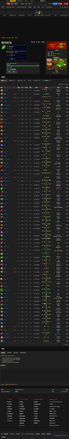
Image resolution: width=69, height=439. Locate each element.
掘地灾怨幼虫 (6, 166)
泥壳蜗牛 (5, 199)
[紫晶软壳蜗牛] (1, 246)
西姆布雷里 (6, 293)
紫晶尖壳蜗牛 (58, 247)
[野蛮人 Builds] (52, 411)
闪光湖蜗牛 (6, 315)
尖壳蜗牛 (5, 134)
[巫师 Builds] (52, 423)
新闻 (3, 7)
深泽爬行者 (58, 283)
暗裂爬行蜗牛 (6, 174)
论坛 (13, 362)
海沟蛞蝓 (5, 214)
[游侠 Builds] (52, 420)
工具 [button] (34, 7)
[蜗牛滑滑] (1, 279)
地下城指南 (21, 406)
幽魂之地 (58, 149)
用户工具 (12, 434)
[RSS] (67, 435)
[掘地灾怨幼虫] (1, 166)
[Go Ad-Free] (49, 7)
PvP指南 (35, 416)
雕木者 (5, 326)
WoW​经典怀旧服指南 (38, 399)
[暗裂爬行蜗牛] (1, 174)
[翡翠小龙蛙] (1, 253)
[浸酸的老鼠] (1, 217)
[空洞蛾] (1, 239)
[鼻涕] (1, 341)
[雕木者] (1, 326)
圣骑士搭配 (51, 418)
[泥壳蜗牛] (1, 199)
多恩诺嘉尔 (60, 298)
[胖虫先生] (1, 261)
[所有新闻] (3, 1)
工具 (53, 389)
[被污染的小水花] (1, 290)
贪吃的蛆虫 (6, 301)
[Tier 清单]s (52, 408)
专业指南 (9, 411)
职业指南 (9, 401)
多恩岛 (56, 298)
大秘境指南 (9, 409)
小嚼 (4, 126)
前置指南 (36, 401)
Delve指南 (9, 404)
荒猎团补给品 (59, 334)
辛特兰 (58, 258)
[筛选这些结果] (62, 84)
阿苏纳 (55, 163)
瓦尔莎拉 (58, 156)
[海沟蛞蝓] (1, 214)
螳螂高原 (58, 272)
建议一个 (58, 72)
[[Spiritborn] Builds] (54, 425)
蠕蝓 (4, 283)
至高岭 (58, 200)
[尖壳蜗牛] (1, 134)
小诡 (4, 130)
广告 (22, 434)
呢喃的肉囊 (59, 109)
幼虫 (4, 148)
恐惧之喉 (5, 152)
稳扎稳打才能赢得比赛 (58, 207)
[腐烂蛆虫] (1, 264)
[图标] (4, 47)
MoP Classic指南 (23, 399)
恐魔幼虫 (5, 155)
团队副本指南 (10, 413)
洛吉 (4, 206)
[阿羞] (1, 323)
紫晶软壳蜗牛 (6, 246)
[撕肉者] (1, 170)
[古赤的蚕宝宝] (1, 105)
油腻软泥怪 (6, 195)
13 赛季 (51, 404)
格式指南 (18, 359)
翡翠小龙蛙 (6, 253)
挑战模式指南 (22, 420)
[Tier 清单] (9, 418)
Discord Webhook (21, 7)
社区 (43, 7)
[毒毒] (1, 188)
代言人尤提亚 (58, 181)
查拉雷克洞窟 (58, 116)
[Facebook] (62, 435)
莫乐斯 (5, 272)
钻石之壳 (5, 308)
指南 (38, 7)
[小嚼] (1, 126)
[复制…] (60, 84)
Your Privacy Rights (29, 434)
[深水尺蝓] (1, 221)
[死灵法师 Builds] (53, 416)
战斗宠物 (8, 37)
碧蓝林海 (60, 138)
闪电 (4, 319)
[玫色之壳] (1, 232)
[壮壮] (1, 115)
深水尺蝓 (5, 221)
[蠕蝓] (1, 283)
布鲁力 (5, 145)
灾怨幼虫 (5, 228)
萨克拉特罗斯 (58, 309)
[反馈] (65, 7)
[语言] (67, 7)
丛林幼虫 (5, 90)
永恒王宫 (58, 174)
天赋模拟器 (9, 416)
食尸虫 (5, 330)
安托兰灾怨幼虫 (7, 123)
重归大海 (58, 221)
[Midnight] (9, 420)
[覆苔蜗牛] (1, 297)
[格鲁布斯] (1, 177)
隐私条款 (49, 434)
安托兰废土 (58, 123)
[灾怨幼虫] (1, 228)
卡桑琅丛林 (58, 91)
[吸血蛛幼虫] (1, 112)
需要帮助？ (6, 434)
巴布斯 (5, 141)
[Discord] (55, 435)
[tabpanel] (34, 214)
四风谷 (58, 338)
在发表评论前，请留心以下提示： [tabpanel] (11, 370)
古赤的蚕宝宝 (6, 105)
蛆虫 (4, 275)
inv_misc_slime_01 (56, 53)
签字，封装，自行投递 (58, 251)
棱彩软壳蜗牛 (6, 181)
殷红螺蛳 (5, 184)
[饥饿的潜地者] (1, 333)
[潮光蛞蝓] (1, 224)
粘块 (4, 243)
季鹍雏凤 (5, 119)
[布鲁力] (1, 145)
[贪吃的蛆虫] (1, 301)
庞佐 (58, 294)
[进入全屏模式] (60, 7)
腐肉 (4, 268)
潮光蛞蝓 (5, 224)
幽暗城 (59, 276)
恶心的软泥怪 (6, 159)
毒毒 (4, 188)
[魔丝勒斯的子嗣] (1, 337)
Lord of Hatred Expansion (55, 401)
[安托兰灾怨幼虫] (1, 123)
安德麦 (58, 218)
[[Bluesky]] (60, 435)
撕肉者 (5, 170)
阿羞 (4, 323)
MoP (33, 1)
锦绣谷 (58, 305)
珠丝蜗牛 (5, 235)
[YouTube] (64, 435)
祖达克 (58, 102)
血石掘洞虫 (6, 286)
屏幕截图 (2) (56, 57)
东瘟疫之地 (58, 265)
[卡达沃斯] (1, 101)
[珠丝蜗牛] (1, 235)
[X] (57, 435)
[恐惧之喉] (1, 152)
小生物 (16, 37)
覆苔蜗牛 (5, 297)
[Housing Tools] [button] (10, 7)
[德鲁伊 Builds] (52, 413)
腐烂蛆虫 (5, 264)
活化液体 (5, 210)
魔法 (67, 159)
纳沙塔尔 (58, 134)
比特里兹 (5, 192)
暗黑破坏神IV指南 (53, 399)
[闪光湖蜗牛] (1, 315)
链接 (43, 42)
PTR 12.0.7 (16, 4)
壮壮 (4, 115)
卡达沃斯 (5, 101)
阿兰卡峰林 (60, 236)
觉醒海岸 (56, 138)
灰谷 (58, 94)
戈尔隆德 (55, 236)
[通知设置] (63, 7)
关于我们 (18, 434)
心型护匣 (59, 189)
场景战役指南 (22, 418)
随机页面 (38, 434)
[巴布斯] (1, 141)
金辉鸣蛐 (5, 304)
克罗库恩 (58, 229)
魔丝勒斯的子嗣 (7, 337)
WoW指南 (9, 399)
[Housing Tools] (19, 389)
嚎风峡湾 (58, 301)
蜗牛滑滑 (5, 279)
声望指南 (21, 413)
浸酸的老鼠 (6, 217)
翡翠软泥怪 (6, 257)
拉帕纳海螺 (6, 163)
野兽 (67, 90)
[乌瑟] (1, 94)
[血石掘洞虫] (1, 286)
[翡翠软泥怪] (1, 257)
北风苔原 (58, 196)
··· (36, 1)
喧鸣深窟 (58, 142)
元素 (67, 137)
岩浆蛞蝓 (5, 137)
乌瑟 (4, 94)
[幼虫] (1, 148)
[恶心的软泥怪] (1, 159)
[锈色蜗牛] (1, 312)
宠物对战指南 (22, 416)
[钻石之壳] (1, 308)
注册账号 (10, 384)
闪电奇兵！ (58, 320)
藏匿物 (59, 261)
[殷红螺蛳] (1, 185)
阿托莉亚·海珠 (58, 225)
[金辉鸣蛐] (1, 304)
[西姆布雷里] (1, 293)
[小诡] (1, 130)
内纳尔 (58, 127)
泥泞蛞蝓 (5, 203)
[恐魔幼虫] (1, 155)
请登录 (6, 384)
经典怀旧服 (21, 1)
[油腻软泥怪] (1, 195)
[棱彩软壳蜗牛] (1, 181)
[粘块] (1, 243)
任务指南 (21, 411)
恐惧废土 (59, 163)
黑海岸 (58, 316)
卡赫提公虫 (6, 97)
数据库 (30, 7)
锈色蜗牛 (5, 312)
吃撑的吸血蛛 (6, 108)
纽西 (4, 250)
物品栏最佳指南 (37, 404)
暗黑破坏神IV (44, 1)
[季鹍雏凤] (1, 119)
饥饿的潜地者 (6, 333)
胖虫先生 (14, 63)
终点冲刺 (58, 131)
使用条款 (3, 437)
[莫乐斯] (1, 272)
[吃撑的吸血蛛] (1, 108)
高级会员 (43, 434)
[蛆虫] (1, 275)
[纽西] (1, 250)
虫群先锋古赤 (58, 105)
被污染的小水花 (7, 290)
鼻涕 (4, 341)
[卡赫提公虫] (1, 97)
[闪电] (1, 319)
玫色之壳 (5, 232)
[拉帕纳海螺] (1, 163)
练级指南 (9, 406)
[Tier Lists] (22, 425)
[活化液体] (1, 210)
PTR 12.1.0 (12, 4)
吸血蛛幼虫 (6, 112)
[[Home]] (2, 434)
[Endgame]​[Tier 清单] (54, 406)
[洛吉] (1, 206)
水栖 (67, 221)
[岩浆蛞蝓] (1, 137)
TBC (28, 1)
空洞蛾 (5, 239)
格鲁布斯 (5, 177)
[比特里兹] (1, 192)
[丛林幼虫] (1, 90)
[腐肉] (1, 268)
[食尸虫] (1, 330)
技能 (12, 37)
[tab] (4, 80)
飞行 (67, 119)
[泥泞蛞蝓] (1, 203)
